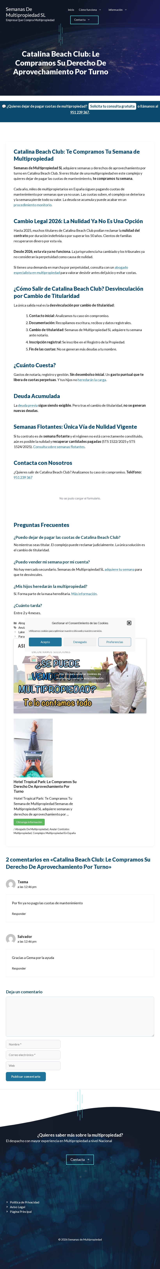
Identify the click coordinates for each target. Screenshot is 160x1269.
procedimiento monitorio (33, 205)
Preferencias (114, 642)
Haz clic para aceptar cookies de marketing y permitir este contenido (80, 676)
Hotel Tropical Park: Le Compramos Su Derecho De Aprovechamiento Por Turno (45, 787)
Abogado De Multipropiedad (31, 829)
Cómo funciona (88, 9)
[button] (129, 623)
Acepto (45, 642)
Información (115, 9)
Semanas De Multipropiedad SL (26, 12)
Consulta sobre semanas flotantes (59, 447)
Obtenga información (29, 822)
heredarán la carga (92, 380)
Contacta (79, 19)
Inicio (71, 9)
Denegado (80, 642)
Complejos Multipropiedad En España (54, 833)
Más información (84, 594)
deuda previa (28, 405)
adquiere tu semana (119, 569)
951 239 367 (79, 112)
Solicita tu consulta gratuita (112, 106)
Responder (19, 913)
